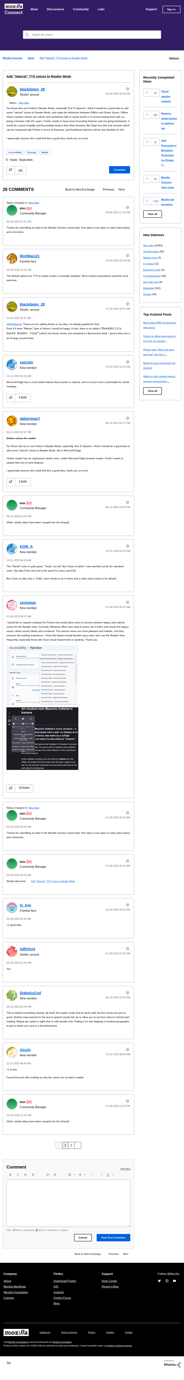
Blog (56, 1312)
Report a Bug (110, 1295)
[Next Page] (77, 1154)
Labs (102, 9)
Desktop (34, 157)
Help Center (109, 1290)
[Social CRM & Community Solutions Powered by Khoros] (172, 1372)
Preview (125, 1178)
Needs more (150, 257)
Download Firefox (65, 1290)
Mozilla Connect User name (168, 182)
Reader (14, 164)
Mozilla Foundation (16, 1301)
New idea (24, 102)
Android (58, 1301)
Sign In (171, 9)
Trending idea (151, 251)
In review (148, 263)
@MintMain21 (14, 328)
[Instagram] (167, 1289)
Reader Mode (27, 164)
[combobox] (92, 35)
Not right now (151, 282)
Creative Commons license (129, 1354)
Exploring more (152, 269)
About (8, 1290)
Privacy (95, 1341)
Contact (134, 1341)
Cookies (114, 1341)
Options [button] (174, 58)
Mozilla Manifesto (16, 1295)
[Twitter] (159, 1289)
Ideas (34, 9)
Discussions (56, 9)
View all (153, 214)
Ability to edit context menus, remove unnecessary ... (160, 381)
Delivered (149, 288)
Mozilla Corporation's (20, 1351)
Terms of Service (71, 1341)
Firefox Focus (62, 1306)
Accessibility (16, 157)
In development (152, 276)
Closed (147, 294)
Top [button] (9, 1371)
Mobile (48, 157)
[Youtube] (174, 1289)
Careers (9, 1306)
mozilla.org (45, 1341)
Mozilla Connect (14, 9)
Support (151, 9)
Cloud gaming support (166, 96)
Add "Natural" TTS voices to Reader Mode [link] (65, 58)
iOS (55, 1295)
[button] (10, 174)
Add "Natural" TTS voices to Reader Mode (35, 77)
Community (81, 9)
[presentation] (10, 1183)
